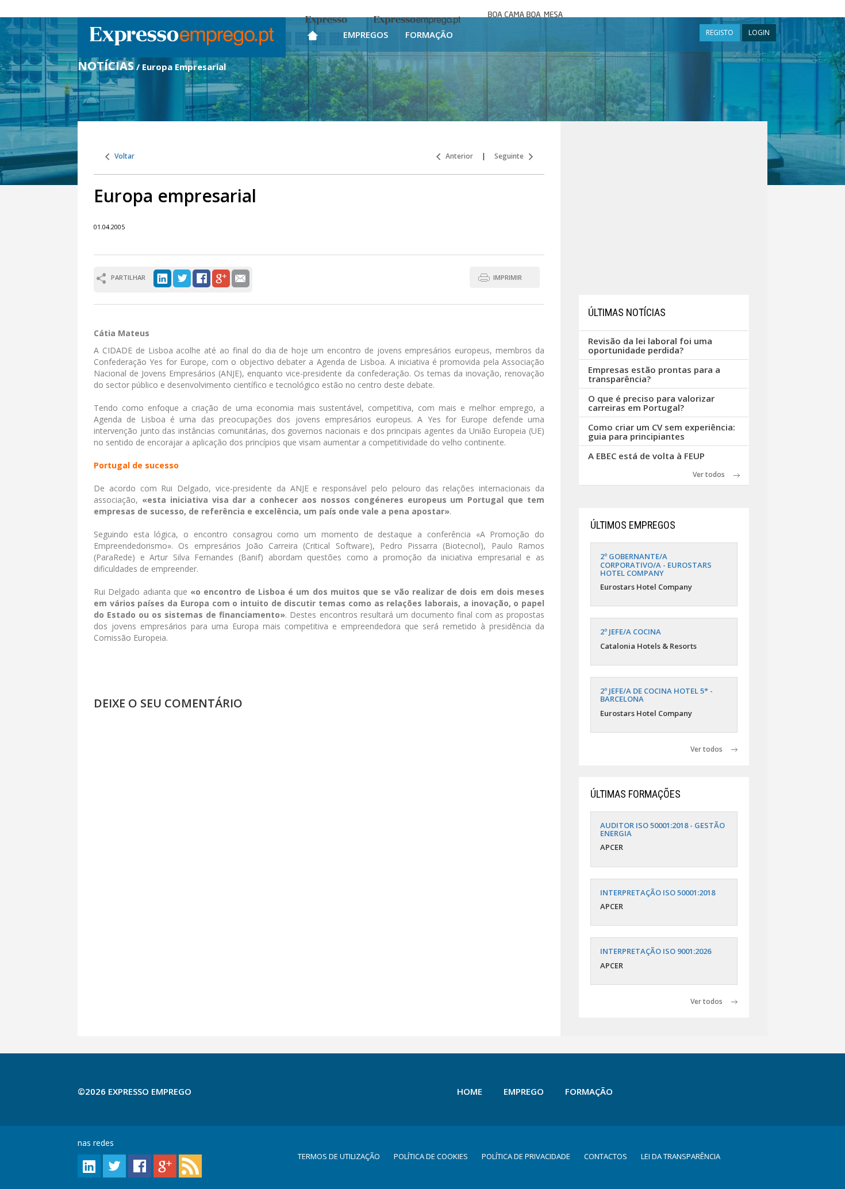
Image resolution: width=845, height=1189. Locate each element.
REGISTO (719, 32)
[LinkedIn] (162, 277)
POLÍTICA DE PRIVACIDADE (526, 1156)
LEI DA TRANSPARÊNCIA (680, 1156)
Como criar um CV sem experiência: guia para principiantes (661, 431)
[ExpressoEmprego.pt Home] (182, 37)
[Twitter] (182, 277)
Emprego (524, 1091)
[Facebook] (201, 277)
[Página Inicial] (312, 33)
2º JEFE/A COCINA (630, 631)
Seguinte (511, 156)
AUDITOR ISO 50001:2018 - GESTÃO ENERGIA (662, 829)
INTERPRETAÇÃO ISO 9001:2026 (655, 951)
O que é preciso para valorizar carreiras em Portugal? (651, 403)
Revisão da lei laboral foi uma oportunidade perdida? (650, 345)
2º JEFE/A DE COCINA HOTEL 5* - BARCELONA (656, 695)
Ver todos (713, 474)
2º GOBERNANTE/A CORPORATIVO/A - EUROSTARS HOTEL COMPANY (656, 564)
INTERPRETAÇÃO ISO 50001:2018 (657, 892)
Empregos (365, 34)
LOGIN (759, 32)
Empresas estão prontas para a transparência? (654, 374)
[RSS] (190, 1165)
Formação (429, 34)
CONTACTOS (605, 1156)
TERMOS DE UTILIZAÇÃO (339, 1156)
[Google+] (221, 277)
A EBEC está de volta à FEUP (646, 455)
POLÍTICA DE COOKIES (431, 1156)
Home (469, 1091)
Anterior (456, 156)
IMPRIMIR (507, 277)
